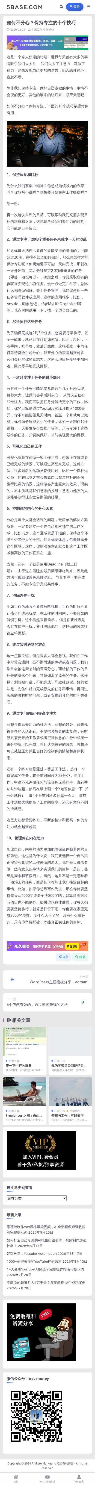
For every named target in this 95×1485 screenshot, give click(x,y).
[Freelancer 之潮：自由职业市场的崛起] (24, 1091)
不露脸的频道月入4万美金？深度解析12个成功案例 (46, 1282)
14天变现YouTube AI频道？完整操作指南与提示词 (45, 1269)
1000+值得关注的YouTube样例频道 (34, 1261)
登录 (76, 7)
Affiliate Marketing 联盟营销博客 (53, 1463)
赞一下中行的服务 (19, 1065)
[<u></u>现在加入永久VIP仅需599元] (47, 42)
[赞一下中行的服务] (24, 1041)
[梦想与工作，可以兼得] (70, 1091)
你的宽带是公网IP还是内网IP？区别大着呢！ (69, 1067)
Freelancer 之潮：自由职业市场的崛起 (24, 1117)
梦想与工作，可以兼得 (67, 1115)
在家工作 (36, 30)
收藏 (82, 957)
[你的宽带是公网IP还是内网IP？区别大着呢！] (70, 1041)
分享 (65, 957)
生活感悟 (48, 30)
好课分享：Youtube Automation (32, 1253)
